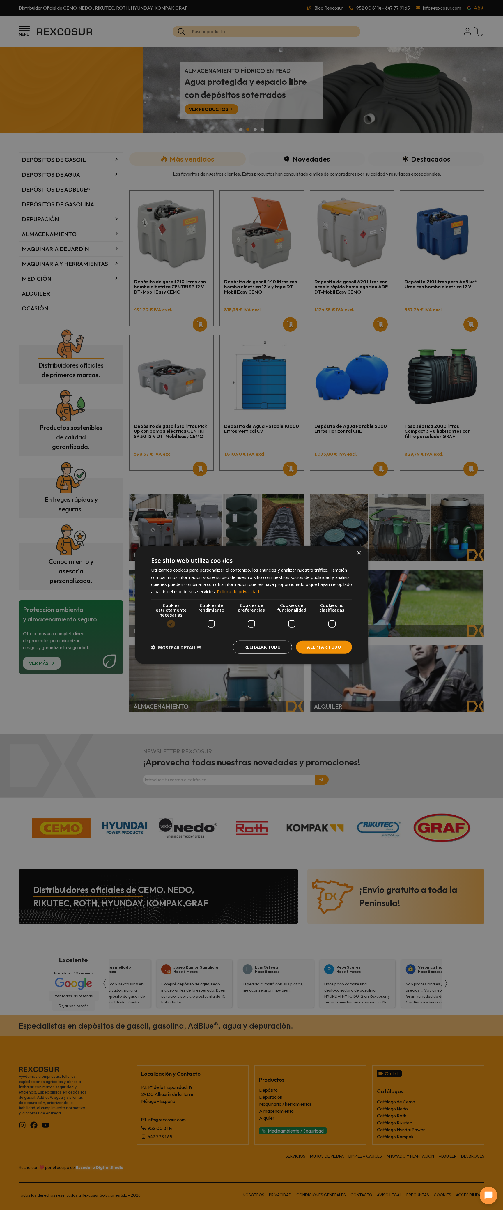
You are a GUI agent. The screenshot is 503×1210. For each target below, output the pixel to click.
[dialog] (251, 605)
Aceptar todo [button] (324, 647)
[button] (176, 647)
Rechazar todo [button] (262, 647)
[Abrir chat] (488, 1195)
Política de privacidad (238, 591)
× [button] (358, 553)
